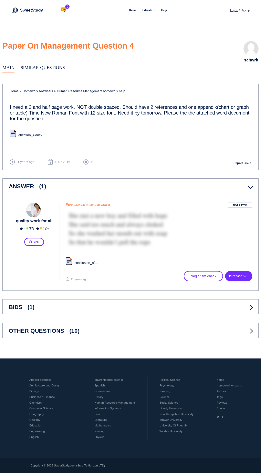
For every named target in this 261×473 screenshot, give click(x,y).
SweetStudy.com (64, 465)
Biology (34, 391)
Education (35, 425)
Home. (133, 10)
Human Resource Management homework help (89, 91)
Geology (34, 419)
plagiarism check (203, 276)
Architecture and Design (44, 385)
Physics (99, 436)
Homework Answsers (36, 91)
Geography (36, 414)
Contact (222, 408)
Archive (221, 391)
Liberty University (170, 408)
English (34, 436)
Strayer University (170, 419)
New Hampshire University (176, 414)
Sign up (245, 10)
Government (102, 391)
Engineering (37, 431)
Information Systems (107, 408)
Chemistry (35, 402)
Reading (164, 391)
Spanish (99, 385)
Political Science (169, 379)
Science (164, 396)
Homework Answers (229, 385)
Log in (234, 10)
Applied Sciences (40, 379)
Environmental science (109, 379)
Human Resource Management (114, 402)
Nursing (99, 431)
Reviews (222, 402)
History (98, 396)
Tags (220, 396)
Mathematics (102, 425)
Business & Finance (42, 396)
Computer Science (41, 408)
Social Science (168, 402)
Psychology (166, 385)
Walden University (170, 431)
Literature (100, 419)
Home (14, 91)
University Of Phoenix (173, 425)
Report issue (242, 163)
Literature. (149, 10)
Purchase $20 (238, 276)
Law (97, 414)
